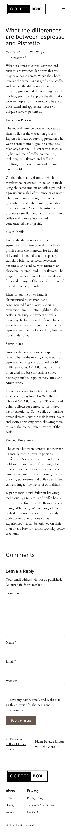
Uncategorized (17, 58)
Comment (14, 593)
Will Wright (37, 52)
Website (11, 681)
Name (11, 642)
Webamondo (27, 825)
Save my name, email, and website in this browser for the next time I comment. (35, 705)
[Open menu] (63, 9)
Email (11, 661)
